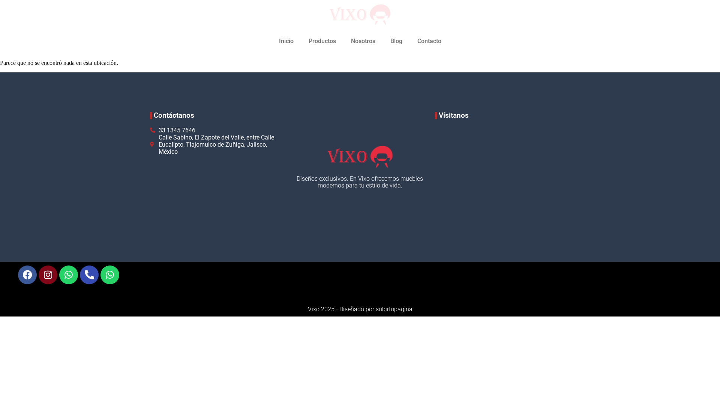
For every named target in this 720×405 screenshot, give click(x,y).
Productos (322, 41)
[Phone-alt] (89, 275)
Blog (396, 41)
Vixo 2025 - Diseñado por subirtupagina (360, 309)
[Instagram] (48, 275)
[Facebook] (27, 275)
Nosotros (363, 41)
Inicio (286, 41)
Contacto (429, 41)
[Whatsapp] (68, 275)
